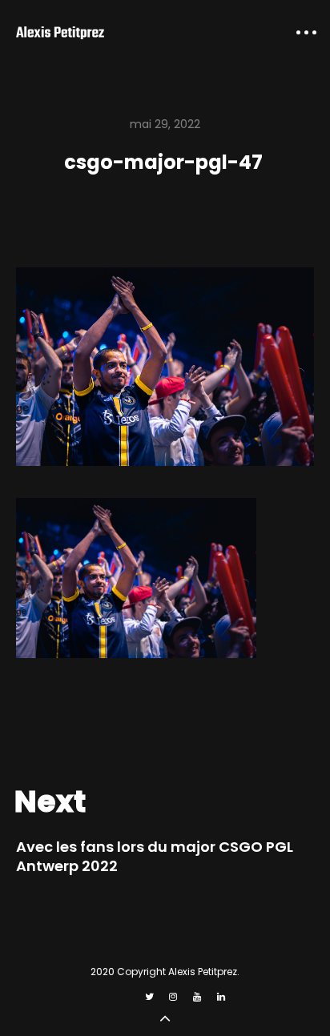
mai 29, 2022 (165, 124)
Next (50, 801)
